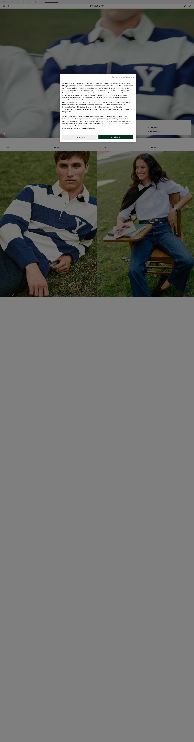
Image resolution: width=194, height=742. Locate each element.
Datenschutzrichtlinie (70, 128)
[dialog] (98, 108)
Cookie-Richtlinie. (88, 128)
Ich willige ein (116, 137)
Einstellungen (80, 137)
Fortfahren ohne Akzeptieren (123, 77)
